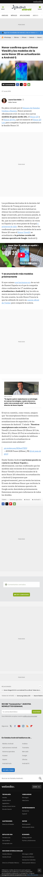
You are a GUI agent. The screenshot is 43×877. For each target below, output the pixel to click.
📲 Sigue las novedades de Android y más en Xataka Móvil (20, 32)
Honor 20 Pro (9, 119)
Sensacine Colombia (28, 860)
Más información (32, 875)
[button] (16, 99)
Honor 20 (34, 117)
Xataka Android (21, 7)
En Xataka (9, 396)
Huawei (4, 755)
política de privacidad (30, 716)
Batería (31, 37)
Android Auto (6, 763)
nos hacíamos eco (22, 282)
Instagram (23, 725)
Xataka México (7, 854)
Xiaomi (39, 37)
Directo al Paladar (8, 824)
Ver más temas (8, 770)
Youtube (19, 725)
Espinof (24, 814)
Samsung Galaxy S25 (24, 696)
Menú (3, 9)
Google (24, 755)
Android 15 (25, 763)
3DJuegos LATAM (27, 854)
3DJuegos (25, 797)
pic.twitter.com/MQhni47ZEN (15, 448)
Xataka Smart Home (8, 806)
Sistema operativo (16, 499)
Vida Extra (25, 800)
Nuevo (40, 9)
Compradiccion (7, 843)
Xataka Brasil (6, 857)
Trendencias (6, 837)
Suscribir (36, 712)
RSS (27, 725)
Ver (22, 594)
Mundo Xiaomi (7, 809)
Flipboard (25, 84)
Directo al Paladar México (10, 863)
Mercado (25, 751)
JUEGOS (35, 15)
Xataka (4, 797)
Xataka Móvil (6, 800)
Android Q (37, 499)
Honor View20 (24, 232)
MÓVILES (14, 15)
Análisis (25, 744)
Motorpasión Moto (28, 827)
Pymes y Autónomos (28, 840)
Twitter (21, 84)
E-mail (28, 84)
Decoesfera (6, 840)
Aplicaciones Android (9, 747)
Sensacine (25, 811)
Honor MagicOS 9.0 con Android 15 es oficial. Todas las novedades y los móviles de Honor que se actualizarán (22, 690)
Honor (28, 499)
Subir (35, 787)
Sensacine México (28, 857)
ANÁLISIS (5, 15)
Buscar (40, 778)
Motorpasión (26, 824)
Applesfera (5, 803)
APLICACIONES (25, 15)
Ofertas (16, 37)
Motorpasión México (29, 863)
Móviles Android (7, 744)
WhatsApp (7, 37)
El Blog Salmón (27, 837)
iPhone (24, 37)
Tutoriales (25, 747)
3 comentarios (9, 84)
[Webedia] (38, 1)
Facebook (17, 84)
